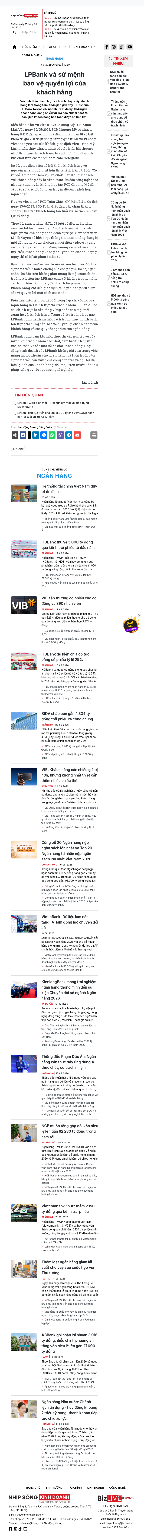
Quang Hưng (49, 864)
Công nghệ (31, 55)
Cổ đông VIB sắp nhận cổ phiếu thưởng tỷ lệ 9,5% (67, 632)
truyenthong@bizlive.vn (30, 1514)
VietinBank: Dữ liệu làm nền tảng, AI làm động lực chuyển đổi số (69, 922)
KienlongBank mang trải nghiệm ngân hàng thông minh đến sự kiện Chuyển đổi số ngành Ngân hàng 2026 (68, 990)
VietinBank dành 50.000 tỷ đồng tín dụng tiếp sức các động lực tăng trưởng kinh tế (68, 968)
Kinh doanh (83, 47)
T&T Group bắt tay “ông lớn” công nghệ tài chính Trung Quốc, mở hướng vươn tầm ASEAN (67, 1380)
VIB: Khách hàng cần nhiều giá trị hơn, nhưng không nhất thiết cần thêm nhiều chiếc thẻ (69, 775)
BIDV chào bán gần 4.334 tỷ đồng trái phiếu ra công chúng (67, 716)
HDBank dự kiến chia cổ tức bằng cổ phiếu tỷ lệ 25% (69, 584)
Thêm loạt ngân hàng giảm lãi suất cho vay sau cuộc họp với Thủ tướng (67, 1267)
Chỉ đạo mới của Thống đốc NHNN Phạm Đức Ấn (68, 528)
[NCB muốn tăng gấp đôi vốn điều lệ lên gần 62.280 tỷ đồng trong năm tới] (24, 1133)
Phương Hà (48, 1142)
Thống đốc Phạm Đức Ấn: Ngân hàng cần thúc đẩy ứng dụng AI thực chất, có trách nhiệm (68, 1062)
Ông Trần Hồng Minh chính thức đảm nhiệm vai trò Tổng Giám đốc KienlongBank (69, 1027)
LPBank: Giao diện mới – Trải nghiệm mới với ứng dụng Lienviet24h (53, 404)
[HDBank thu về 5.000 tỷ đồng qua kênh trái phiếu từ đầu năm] (24, 549)
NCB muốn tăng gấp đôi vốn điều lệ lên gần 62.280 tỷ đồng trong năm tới (69, 1131)
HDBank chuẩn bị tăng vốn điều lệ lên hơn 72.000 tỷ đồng (66, 577)
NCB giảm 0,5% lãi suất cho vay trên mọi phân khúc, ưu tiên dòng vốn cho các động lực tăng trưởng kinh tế (69, 1191)
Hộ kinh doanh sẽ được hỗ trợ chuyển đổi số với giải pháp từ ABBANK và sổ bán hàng (69, 1096)
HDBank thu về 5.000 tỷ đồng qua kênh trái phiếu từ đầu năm (68, 545)
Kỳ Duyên (47, 786)
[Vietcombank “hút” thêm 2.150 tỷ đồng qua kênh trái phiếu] (24, 1213)
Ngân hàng (54, 58)
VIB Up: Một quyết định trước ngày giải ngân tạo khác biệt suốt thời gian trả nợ (69, 809)
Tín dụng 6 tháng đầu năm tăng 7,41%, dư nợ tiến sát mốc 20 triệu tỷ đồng (68, 1455)
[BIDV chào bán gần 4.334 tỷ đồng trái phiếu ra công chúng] (24, 721)
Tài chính (55, 47)
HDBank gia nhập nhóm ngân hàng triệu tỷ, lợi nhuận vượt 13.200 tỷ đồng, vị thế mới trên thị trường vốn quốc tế (68, 690)
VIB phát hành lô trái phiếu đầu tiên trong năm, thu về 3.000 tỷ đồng (69, 640)
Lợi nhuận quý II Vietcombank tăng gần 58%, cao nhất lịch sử (68, 1248)
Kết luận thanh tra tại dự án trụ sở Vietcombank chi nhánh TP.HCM (69, 1240)
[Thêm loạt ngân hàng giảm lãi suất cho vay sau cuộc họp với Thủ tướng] (24, 1269)
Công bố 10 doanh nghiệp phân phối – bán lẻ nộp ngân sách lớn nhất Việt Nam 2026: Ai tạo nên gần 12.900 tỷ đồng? (69, 901)
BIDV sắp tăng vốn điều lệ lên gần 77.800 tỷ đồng (67, 756)
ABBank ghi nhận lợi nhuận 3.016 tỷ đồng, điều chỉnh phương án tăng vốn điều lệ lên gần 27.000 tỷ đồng (69, 1343)
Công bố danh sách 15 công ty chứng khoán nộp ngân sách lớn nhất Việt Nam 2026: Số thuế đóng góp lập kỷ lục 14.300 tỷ (68, 890)
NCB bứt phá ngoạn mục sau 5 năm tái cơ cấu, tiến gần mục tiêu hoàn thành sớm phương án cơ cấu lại (69, 1179)
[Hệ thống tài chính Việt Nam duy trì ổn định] (24, 493)
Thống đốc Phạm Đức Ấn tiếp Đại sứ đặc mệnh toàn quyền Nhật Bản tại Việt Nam (69, 520)
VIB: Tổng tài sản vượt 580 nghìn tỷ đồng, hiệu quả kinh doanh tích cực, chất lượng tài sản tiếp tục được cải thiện (68, 819)
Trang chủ (32, 1487)
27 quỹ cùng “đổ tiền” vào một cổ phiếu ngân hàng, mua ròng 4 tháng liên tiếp (66, 32)
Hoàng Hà (47, 1073)
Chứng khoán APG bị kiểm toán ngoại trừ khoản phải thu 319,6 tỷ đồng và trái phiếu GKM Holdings (66, 21)
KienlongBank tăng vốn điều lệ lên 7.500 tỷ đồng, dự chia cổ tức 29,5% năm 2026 (66, 1043)
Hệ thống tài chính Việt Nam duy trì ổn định (69, 489)
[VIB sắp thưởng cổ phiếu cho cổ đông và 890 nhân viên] (24, 605)
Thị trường (54, 1487)
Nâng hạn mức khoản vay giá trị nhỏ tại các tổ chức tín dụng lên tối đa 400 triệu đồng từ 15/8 (68, 1447)
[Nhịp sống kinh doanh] (39, 1498)
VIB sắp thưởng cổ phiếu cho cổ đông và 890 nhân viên (69, 601)
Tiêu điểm (29, 47)
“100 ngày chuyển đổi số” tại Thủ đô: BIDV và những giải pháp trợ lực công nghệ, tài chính (68, 1112)
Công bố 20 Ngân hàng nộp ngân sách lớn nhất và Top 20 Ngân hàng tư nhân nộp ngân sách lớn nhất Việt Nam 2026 (66, 850)
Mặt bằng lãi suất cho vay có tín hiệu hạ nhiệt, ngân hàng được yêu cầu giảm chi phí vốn (69, 1313)
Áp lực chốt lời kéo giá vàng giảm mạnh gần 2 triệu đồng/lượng (68, 1388)
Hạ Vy (45, 1357)
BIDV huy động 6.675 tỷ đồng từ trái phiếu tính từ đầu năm (68, 748)
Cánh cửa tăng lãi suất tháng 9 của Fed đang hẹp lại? (68, 1321)
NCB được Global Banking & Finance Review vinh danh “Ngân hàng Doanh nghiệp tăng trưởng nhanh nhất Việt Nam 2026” (69, 1168)
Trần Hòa (47, 553)
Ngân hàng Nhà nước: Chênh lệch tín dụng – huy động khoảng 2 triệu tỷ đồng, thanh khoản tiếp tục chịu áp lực (69, 1410)
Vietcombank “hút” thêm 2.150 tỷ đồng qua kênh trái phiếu (68, 1209)
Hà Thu (46, 1278)
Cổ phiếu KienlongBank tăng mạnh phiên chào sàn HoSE (69, 1035)
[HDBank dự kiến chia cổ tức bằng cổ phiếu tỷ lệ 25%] (24, 661)
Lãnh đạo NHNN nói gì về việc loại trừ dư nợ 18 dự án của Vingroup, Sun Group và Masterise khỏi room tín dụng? (69, 1465)
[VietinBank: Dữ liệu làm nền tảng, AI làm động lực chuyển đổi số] (24, 924)
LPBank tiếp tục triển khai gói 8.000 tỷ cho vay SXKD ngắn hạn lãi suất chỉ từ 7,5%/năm (55, 414)
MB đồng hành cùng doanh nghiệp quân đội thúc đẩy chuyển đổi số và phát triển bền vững (67, 1104)
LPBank (18, 449)
